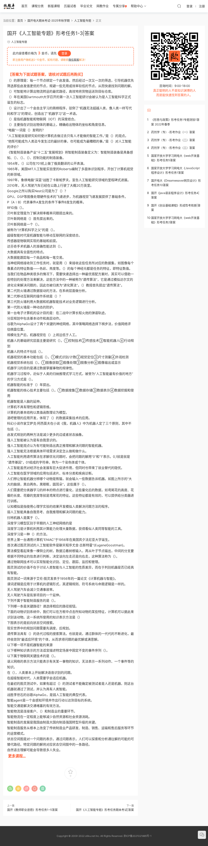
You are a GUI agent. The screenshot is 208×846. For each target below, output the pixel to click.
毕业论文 (86, 6)
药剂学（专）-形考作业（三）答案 (173, 147)
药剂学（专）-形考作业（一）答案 (173, 132)
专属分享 (119, 6)
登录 (64, 53)
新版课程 (54, 6)
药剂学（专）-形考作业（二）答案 (173, 140)
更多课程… (17, 756)
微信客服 (73, 59)
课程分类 (37, 6)
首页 (24, 6)
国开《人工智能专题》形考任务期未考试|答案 (105, 809)
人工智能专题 (19, 41)
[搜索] (179, 6)
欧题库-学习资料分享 (9, 6)
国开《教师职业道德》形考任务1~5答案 (32, 809)
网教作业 (102, 6)
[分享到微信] (10, 789)
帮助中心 (137, 6)
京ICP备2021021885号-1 (138, 835)
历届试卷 (70, 6)
